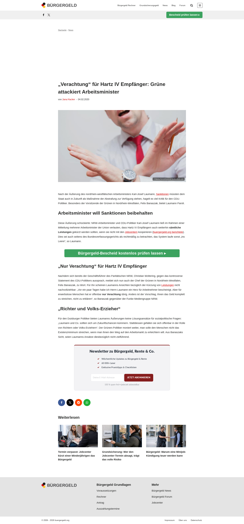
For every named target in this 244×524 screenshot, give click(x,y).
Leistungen (167, 285)
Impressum (170, 520)
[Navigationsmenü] (199, 5)
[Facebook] (43, 15)
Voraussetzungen (106, 490)
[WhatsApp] (87, 402)
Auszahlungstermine (108, 508)
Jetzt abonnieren (138, 377)
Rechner (101, 496)
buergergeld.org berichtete (168, 232)
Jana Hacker (68, 99)
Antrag (100, 502)
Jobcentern (131, 232)
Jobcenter (157, 502)
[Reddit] (78, 402)
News (165, 5)
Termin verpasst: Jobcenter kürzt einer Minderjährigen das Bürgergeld (76, 456)
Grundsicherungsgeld (149, 5)
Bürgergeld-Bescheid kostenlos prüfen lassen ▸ (122, 253)
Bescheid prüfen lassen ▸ (184, 14)
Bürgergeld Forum (162, 496)
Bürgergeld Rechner (126, 5)
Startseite (62, 30)
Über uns (183, 520)
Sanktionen (162, 194)
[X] (49, 15)
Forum (182, 5)
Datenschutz (196, 520)
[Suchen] (191, 5)
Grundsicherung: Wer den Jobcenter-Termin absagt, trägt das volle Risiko (120, 456)
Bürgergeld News (161, 490)
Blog (174, 5)
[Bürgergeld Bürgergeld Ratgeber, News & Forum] (59, 5)
